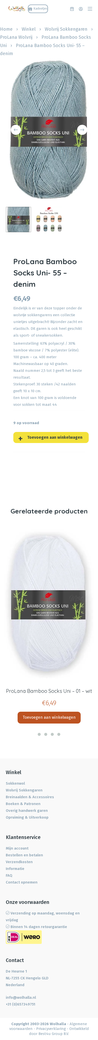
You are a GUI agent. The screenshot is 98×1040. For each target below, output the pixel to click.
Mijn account (17, 848)
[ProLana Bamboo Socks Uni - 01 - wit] (49, 603)
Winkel (29, 29)
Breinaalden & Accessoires (30, 797)
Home (6, 29)
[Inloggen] (81, 9)
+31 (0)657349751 (20, 1004)
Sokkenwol (15, 783)
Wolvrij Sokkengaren (66, 29)
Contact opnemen (21, 882)
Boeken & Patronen (23, 804)
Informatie (15, 868)
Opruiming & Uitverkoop (27, 817)
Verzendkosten (19, 862)
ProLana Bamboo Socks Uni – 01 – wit (49, 691)
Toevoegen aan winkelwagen (54, 437)
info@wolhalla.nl (21, 997)
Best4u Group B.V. (53, 1033)
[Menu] (90, 9)
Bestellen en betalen (24, 855)
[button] (39, 734)
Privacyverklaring (51, 1028)
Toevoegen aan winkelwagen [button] (49, 717)
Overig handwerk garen (27, 810)
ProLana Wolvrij (16, 37)
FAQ (9, 875)
